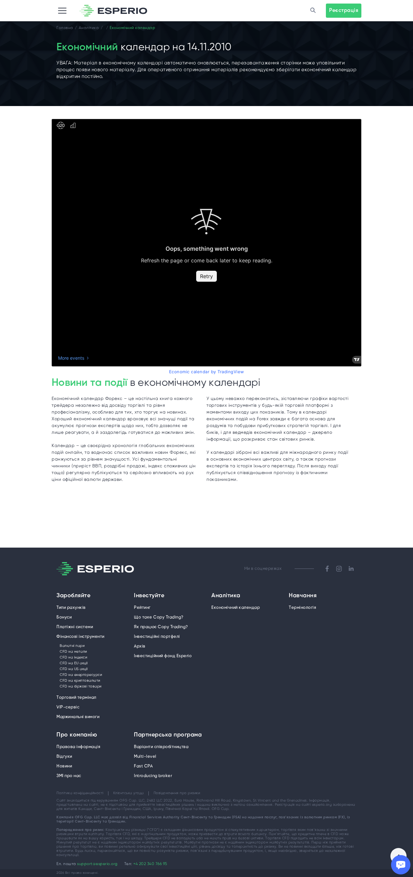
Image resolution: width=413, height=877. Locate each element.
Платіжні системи (74, 627)
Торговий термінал (76, 698)
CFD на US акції (74, 669)
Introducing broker (153, 776)
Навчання (303, 596)
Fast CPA (143, 766)
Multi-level (145, 757)
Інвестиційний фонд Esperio (163, 656)
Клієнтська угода (128, 793)
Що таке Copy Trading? (159, 617)
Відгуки (64, 757)
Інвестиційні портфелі (157, 637)
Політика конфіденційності (80, 793)
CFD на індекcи (73, 657)
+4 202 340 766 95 (150, 864)
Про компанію (76, 735)
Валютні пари (72, 646)
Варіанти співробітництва (161, 747)
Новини (64, 766)
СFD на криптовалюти (80, 681)
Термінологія (302, 608)
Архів (140, 646)
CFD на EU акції (74, 663)
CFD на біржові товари (81, 686)
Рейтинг (142, 608)
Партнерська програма (168, 735)
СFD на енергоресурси (81, 675)
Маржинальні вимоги (77, 717)
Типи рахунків (71, 608)
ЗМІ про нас (68, 776)
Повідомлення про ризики (177, 793)
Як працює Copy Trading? (161, 627)
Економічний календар (235, 608)
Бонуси (64, 617)
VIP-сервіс (67, 707)
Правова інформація (78, 747)
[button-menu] (62, 10)
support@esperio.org (97, 864)
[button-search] (313, 10)
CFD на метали (73, 652)
